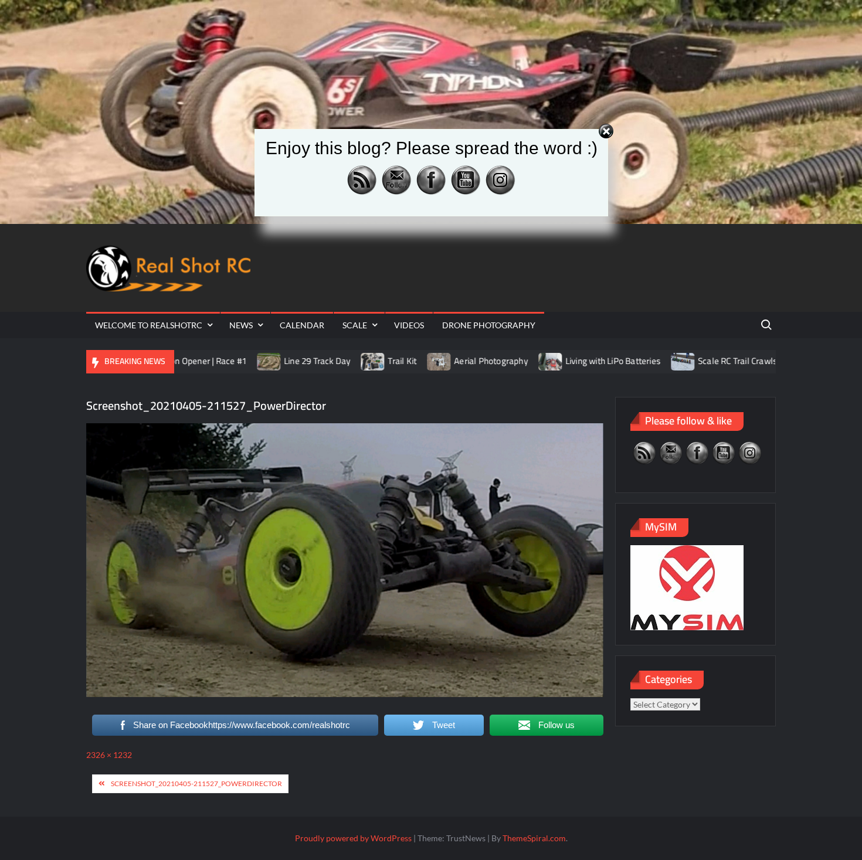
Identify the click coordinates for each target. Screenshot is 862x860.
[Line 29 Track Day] (223, 361)
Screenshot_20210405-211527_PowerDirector (196, 783)
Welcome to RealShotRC (148, 325)
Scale (354, 325)
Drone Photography (488, 325)
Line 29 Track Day (271, 360)
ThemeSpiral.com (534, 838)
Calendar (302, 325)
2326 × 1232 (109, 755)
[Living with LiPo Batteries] (505, 361)
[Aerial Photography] (393, 361)
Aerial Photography (445, 360)
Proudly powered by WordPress (353, 838)
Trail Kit (356, 360)
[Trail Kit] (327, 361)
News (241, 325)
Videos (409, 325)
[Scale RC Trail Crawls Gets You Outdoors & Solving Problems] (637, 361)
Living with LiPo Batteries (567, 360)
